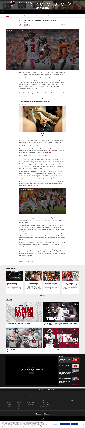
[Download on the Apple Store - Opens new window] (38, 414)
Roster (19, 396)
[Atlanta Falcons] (42, 419)
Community (9, 404)
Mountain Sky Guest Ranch (74, 398)
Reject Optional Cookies (65, 424)
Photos (9, 398)
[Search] (66, 12)
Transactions (19, 402)
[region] (42, 424)
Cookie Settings (55, 424)
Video (9, 396)
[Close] (83, 424)
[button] (42, 49)
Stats (18, 398)
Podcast (9, 400)
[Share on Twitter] (59, 25)
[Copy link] (64, 25)
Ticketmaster (45, 400)
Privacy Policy (43, 426)
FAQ (45, 408)
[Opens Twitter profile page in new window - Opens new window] (24, 27)
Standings (18, 404)
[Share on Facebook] (57, 25)
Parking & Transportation (30, 396)
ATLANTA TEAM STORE (60, 396)
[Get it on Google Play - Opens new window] (46, 414)
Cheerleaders (9, 402)
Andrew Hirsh (26, 24)
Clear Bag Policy (30, 400)
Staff (18, 408)
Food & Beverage (30, 404)
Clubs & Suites (45, 402)
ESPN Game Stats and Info (46, 152)
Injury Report (19, 400)
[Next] (51, 133)
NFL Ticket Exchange (45, 404)
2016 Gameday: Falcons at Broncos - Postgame (34, 101)
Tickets (45, 396)
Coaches (18, 406)
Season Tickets (45, 398)
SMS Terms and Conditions (45, 410)
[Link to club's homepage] (3, 12)
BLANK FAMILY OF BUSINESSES (74, 393)
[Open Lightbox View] (42, 121)
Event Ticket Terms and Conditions (45, 406)
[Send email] (62, 25)
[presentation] (78, 295)
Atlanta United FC (74, 396)
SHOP (60, 393)
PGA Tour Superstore (74, 400)
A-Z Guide (30, 398)
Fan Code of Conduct (30, 402)
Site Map (9, 406)
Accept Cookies (74, 424)
